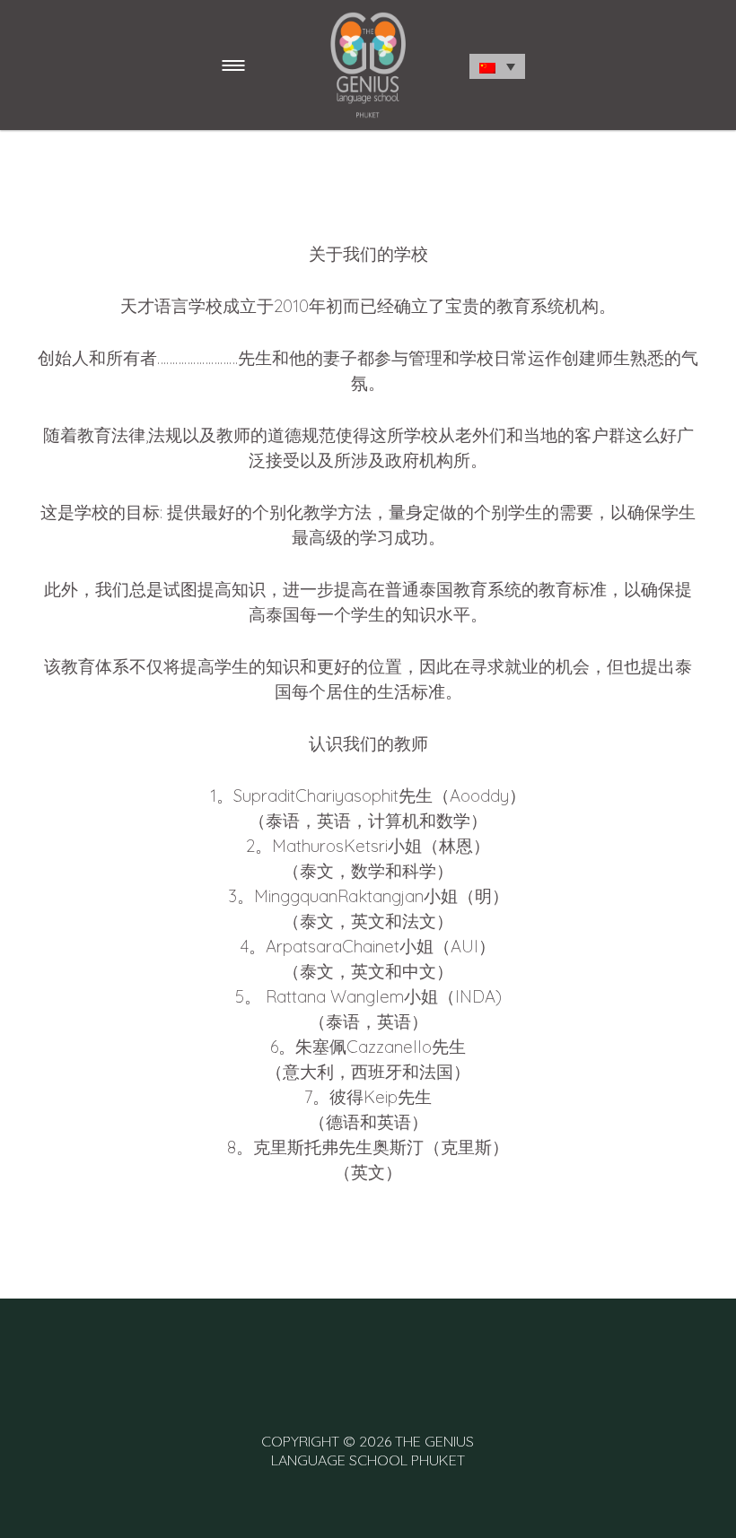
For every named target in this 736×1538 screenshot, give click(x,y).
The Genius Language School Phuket (373, 1450)
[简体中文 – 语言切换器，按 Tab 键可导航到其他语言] (497, 66)
